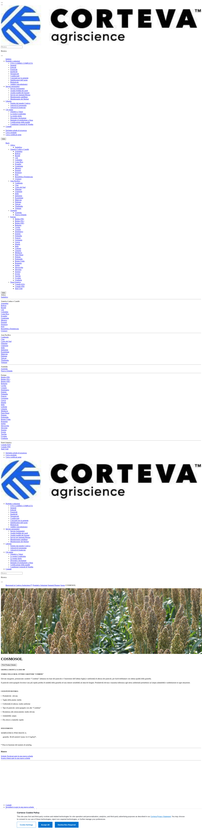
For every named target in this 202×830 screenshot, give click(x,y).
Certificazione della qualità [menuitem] (20, 122)
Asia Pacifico (15, 181)
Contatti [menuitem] (8, 126)
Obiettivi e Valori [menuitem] (16, 112)
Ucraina (18, 278)
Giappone (18, 192)
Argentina (18, 151)
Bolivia (17, 154)
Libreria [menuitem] (8, 101)
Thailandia (19, 206)
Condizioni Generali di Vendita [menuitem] (21, 124)
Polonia (18, 257)
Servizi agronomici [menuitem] (13, 86)
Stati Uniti (18, 289)
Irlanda (17, 244)
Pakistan (18, 202)
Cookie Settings (26, 825)
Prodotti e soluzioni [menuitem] (13, 61)
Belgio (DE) (19, 223)
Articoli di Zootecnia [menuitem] (18, 107)
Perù (16, 175)
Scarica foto (15, 758)
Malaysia (18, 200)
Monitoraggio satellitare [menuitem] (19, 97)
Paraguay (18, 173)
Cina (16, 185)
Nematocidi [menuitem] (14, 74)
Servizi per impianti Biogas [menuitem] (20, 95)
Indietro (8, 59)
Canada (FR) (20, 286)
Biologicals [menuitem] (14, 82)
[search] (2, 55)
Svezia (17, 274)
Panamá (18, 170)
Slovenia (18, 270)
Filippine (18, 189)
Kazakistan (19, 198)
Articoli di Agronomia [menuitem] (18, 105)
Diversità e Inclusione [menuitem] (18, 118)
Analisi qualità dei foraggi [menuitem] (19, 93)
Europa (13, 217)
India (17, 194)
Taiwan (17, 204)
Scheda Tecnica (17, 756)
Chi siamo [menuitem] (9, 110)
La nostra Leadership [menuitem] (18, 114)
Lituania (18, 251)
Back (7, 143)
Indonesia (18, 196)
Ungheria (18, 280)
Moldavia (18, 253)
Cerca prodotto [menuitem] (11, 133)
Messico (18, 168)
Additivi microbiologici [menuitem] (18, 84)
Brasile (17, 156)
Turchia (18, 276)
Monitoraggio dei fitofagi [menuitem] (19, 99)
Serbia (17, 265)
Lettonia (18, 248)
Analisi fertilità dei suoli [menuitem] (19, 91)
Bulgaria (18, 225)
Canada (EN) (20, 284)
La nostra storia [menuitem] (16, 116)
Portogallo (19, 259)
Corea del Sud (20, 187)
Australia (13, 210)
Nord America (15, 282)
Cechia (17, 227)
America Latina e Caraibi (19, 149)
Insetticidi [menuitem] (13, 72)
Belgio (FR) (19, 219)
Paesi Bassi (19, 255)
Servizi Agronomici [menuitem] (17, 89)
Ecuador (18, 164)
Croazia (18, 229)
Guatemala (19, 166)
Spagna (17, 272)
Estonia (17, 234)
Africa (12, 145)
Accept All (45, 825)
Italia (3, 139)
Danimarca (19, 232)
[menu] (2, 2)
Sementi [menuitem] (13, 65)
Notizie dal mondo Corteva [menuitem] (20, 103)
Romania (18, 263)
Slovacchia (19, 267)
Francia (17, 238)
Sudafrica (18, 147)
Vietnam (18, 208)
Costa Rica (19, 162)
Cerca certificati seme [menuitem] (13, 135)
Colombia (18, 160)
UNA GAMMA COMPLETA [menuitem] (21, 63)
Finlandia (18, 236)
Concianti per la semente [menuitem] (19, 78)
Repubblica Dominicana (24, 177)
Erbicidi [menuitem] (13, 67)
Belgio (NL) (19, 221)
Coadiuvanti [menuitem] (14, 76)
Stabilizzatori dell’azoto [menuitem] (19, 80)
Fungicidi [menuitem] (13, 70)
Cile (16, 158)
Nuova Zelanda (20, 215)
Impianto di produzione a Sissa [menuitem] (21, 120)
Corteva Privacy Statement (161, 816)
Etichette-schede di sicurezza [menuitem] (16, 130)
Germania (18, 240)
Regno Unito (20, 261)
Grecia (17, 242)
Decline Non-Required (67, 825)
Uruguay (18, 179)
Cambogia (19, 183)
